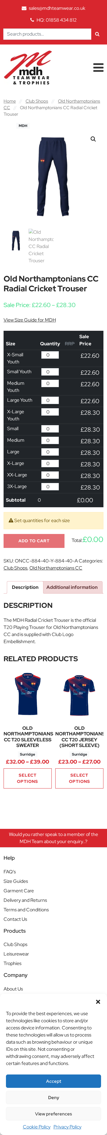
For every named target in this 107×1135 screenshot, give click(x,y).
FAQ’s (10, 872)
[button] (98, 1001)
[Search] (97, 34)
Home (10, 101)
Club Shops (37, 101)
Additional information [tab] (71, 587)
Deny (53, 1098)
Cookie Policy (37, 1127)
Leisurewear (16, 954)
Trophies (12, 963)
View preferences (53, 1114)
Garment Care (19, 891)
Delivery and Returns (25, 900)
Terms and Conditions (26, 910)
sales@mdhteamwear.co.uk (57, 8)
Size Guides (16, 881)
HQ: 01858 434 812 (57, 20)
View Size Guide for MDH (30, 320)
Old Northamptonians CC (55, 568)
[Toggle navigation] (98, 68)
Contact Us (15, 919)
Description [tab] (25, 587)
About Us (13, 989)
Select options (27, 778)
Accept (53, 1081)
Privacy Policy (67, 1127)
